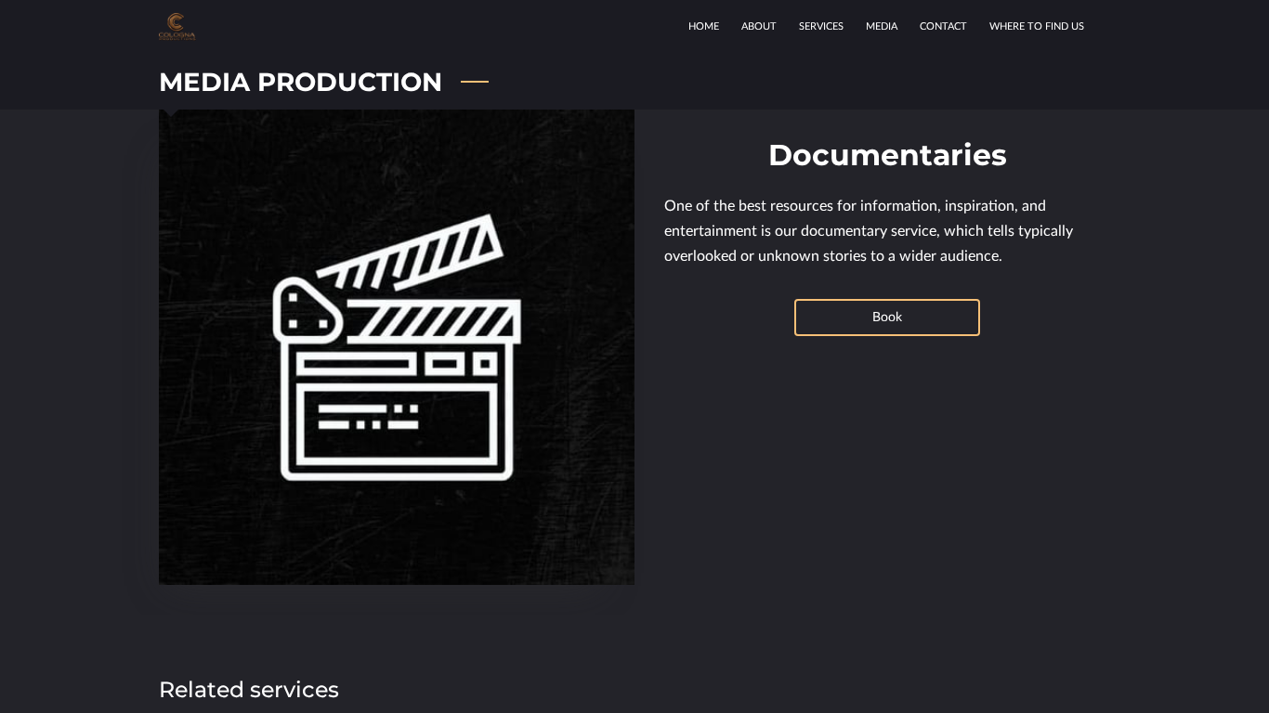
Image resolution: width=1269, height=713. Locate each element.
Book (887, 317)
